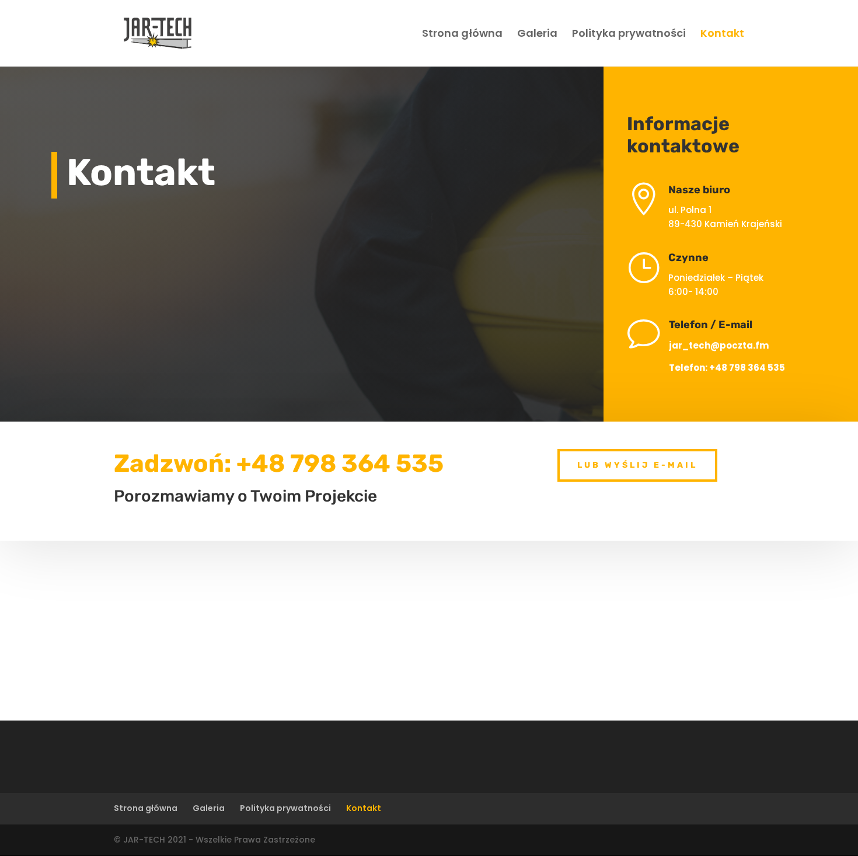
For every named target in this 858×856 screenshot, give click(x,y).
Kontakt (722, 34)
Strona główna (462, 34)
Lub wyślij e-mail (637, 465)
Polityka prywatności (629, 34)
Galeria (537, 34)
